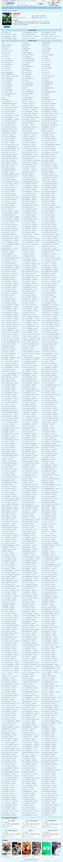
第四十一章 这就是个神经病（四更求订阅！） (11, 504)
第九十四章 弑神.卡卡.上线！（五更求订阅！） (51, 304)
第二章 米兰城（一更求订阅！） (48, 170)
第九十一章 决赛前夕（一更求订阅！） (9, 783)
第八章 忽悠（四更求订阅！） (47, 549)
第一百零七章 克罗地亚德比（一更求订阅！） (11, 314)
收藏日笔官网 (13, 0)
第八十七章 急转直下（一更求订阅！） (49, 779)
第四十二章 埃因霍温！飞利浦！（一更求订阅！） (11, 197)
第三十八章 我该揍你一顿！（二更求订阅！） (50, 121)
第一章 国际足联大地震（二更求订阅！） (30, 545)
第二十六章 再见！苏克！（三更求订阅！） (30, 472)
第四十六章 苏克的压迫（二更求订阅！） (10, 375)
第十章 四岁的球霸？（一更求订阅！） (9, 680)
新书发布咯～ (48, 837)
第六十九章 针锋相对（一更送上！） (49, 717)
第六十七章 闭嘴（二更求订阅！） (28, 588)
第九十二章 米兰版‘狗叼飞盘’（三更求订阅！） (11, 304)
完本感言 (7, 827)
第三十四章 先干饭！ (26, 64)
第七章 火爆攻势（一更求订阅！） (8, 791)
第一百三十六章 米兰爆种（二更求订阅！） (50, 332)
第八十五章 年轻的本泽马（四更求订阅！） (10, 224)
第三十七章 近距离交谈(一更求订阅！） (29, 193)
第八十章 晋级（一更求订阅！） (8, 297)
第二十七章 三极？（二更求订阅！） (9, 562)
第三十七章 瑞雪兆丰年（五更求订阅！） (10, 150)
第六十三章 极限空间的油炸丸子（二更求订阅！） (11, 586)
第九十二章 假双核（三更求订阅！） (29, 404)
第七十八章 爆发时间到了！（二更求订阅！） (11, 596)
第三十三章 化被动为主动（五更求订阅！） (30, 443)
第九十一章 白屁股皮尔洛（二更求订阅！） (50, 302)
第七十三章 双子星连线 (26, 89)
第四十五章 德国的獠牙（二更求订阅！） (30, 451)
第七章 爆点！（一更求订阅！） (28, 101)
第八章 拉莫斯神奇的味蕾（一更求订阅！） (10, 482)
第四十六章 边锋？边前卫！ (27, 72)
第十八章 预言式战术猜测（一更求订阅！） (50, 797)
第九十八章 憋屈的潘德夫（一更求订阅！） (10, 308)
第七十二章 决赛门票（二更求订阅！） (49, 719)
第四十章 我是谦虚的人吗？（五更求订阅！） (50, 269)
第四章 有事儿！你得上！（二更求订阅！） (10, 676)
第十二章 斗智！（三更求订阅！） (8, 553)
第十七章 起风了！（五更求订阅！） (29, 136)
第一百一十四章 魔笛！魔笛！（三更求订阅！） (31, 318)
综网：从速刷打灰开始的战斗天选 (11, 830)
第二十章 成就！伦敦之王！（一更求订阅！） (30, 736)
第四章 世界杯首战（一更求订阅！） (9, 525)
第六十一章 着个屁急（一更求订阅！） (9, 713)
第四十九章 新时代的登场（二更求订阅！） (10, 158)
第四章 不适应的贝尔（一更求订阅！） (29, 601)
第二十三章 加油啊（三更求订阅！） (9, 259)
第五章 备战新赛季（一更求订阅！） (9, 480)
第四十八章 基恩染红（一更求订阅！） (49, 156)
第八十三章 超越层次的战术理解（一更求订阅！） (31, 777)
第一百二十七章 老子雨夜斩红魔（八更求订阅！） (51, 326)
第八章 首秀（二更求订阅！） (47, 101)
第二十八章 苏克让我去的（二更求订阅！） (30, 115)
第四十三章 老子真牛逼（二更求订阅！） (30, 197)
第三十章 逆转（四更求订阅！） (8, 117)
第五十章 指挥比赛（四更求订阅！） (49, 201)
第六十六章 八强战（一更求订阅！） (49, 766)
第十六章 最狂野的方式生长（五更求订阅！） (30, 107)
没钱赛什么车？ (31, 830)
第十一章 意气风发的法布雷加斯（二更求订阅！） (31, 680)
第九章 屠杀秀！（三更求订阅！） (48, 527)
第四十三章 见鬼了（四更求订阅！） (29, 627)
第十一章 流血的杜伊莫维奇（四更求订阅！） (30, 132)
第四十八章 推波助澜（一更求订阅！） (49, 754)
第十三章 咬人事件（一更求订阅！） (9, 795)
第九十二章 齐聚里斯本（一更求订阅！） (30, 783)
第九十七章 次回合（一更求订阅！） (9, 232)
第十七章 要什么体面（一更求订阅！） (29, 533)
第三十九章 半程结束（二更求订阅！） (29, 502)
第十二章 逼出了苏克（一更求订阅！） (49, 730)
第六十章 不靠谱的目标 (6, 82)
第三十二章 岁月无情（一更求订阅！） (49, 619)
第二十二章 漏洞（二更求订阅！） (8, 359)
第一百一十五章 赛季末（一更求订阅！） (10, 420)
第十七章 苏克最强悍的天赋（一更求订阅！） (30, 734)
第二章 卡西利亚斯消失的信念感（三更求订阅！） (51, 545)
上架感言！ (4, 97)
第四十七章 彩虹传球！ (46, 72)
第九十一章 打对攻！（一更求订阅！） (29, 658)
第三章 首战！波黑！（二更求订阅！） (49, 523)
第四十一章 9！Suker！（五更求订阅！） (49, 123)
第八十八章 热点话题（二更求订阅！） (9, 226)
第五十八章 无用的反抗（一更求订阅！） (10, 762)
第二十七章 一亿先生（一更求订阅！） (49, 472)
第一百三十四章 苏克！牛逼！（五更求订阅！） (11, 332)
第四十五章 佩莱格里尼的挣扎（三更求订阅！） (31, 506)
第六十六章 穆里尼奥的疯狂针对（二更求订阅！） (31, 519)
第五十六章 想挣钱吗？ (46, 78)
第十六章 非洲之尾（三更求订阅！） (9, 533)
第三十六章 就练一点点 (6, 66)
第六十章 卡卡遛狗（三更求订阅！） (9, 584)
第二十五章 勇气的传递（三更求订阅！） (30, 560)
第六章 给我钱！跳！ (6, 46)
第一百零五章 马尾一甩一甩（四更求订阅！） (50, 236)
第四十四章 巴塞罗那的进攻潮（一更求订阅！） (31, 752)
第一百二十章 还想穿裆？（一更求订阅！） (30, 322)
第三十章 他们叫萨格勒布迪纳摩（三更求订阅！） (51, 144)
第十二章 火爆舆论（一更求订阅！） (9, 607)
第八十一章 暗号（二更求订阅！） (48, 396)
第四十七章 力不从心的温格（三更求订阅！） (50, 574)
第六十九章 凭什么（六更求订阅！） (49, 388)
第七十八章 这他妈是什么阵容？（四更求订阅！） (51, 394)
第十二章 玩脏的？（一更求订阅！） (49, 529)
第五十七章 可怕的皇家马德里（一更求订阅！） (51, 760)
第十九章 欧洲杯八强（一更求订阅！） (49, 433)
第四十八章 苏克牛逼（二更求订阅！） (9, 201)
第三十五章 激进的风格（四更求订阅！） (49, 119)
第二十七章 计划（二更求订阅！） (48, 361)
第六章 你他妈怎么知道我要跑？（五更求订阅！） (11, 173)
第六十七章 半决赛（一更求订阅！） (9, 717)
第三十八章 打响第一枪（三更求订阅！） (10, 269)
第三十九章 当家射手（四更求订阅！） (29, 269)
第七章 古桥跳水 (25, 46)
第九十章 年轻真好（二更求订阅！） (9, 658)
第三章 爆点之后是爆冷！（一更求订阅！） (50, 787)
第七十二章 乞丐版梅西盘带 (7, 89)
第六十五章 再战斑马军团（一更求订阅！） (30, 715)
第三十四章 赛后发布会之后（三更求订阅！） (30, 621)
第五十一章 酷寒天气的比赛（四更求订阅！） (11, 633)
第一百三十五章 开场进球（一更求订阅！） (30, 332)
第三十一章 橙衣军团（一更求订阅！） (9, 807)
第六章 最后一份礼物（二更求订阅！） (49, 676)
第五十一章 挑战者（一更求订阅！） (9, 578)
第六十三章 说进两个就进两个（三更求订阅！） (31, 285)
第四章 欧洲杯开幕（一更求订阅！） (49, 424)
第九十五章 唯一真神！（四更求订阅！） (30, 230)
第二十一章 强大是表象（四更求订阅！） (30, 490)
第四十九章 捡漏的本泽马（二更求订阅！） (30, 631)
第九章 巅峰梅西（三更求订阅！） (8, 605)
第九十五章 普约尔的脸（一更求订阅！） (30, 406)
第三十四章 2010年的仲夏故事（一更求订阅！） (11, 545)
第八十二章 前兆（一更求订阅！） (8, 222)
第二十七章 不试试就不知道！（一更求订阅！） (11, 115)
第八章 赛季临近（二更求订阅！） (48, 603)
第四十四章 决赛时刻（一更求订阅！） (9, 451)
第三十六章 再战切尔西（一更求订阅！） (49, 746)
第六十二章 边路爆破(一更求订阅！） (49, 209)
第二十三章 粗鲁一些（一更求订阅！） (29, 738)
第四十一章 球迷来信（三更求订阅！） (9, 449)
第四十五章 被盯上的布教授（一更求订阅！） (50, 752)
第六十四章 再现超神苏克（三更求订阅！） (30, 586)
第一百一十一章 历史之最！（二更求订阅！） (11, 672)
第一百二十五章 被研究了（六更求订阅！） (10, 326)
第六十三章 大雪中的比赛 (7, 84)
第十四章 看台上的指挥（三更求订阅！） (49, 607)
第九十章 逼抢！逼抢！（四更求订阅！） (49, 226)
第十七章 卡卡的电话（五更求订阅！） (9, 488)
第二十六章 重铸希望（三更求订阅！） (29, 539)
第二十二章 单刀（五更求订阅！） (8, 140)
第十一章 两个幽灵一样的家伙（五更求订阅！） (51, 175)
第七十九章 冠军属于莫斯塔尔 (27, 93)
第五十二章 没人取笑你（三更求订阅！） (49, 455)
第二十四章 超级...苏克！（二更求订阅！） (10, 615)
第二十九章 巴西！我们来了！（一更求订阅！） (31, 742)
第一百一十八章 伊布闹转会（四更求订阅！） (11, 422)
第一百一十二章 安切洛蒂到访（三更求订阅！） (11, 418)
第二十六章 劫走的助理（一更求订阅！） (30, 361)
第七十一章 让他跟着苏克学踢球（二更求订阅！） (31, 390)
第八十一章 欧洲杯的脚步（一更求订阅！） (10, 652)
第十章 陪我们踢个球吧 (26, 48)
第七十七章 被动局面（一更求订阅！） (49, 594)
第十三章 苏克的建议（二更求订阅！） (29, 607)
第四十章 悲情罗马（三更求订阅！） (9, 152)
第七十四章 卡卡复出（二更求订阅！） (29, 721)
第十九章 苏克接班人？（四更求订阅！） (30, 611)
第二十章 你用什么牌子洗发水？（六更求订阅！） (31, 357)
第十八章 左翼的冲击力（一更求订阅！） (30, 488)
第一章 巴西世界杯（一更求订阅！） (9, 787)
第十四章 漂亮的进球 (46, 50)
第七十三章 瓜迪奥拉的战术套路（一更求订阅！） (11, 721)
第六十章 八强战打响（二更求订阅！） (49, 711)
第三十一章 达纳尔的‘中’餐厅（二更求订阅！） (11, 476)
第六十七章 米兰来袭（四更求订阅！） (49, 287)
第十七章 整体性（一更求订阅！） (28, 797)
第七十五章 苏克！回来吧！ (7, 91)
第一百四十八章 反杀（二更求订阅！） (49, 340)
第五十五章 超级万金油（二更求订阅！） (10, 162)
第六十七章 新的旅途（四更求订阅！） (9, 170)
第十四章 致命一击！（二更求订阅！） (29, 134)
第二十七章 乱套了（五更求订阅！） (49, 142)
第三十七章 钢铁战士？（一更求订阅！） (30, 568)
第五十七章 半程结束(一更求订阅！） (9, 207)
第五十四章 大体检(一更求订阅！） (48, 160)
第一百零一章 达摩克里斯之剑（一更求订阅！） (51, 664)
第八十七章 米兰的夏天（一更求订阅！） (49, 224)
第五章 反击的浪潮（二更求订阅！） (29, 525)
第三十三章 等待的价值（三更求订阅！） (30, 265)
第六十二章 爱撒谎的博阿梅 (47, 82)
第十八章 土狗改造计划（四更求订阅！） (49, 355)
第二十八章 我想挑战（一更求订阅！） (9, 691)
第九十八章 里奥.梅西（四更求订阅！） (29, 408)
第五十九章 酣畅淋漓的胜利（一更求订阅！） (30, 762)
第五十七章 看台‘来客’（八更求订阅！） (49, 381)
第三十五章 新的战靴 (46, 64)
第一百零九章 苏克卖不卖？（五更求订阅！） (11, 416)
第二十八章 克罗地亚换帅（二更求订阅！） (30, 187)
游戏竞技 (48, 7)
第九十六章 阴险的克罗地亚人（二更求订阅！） (11, 662)
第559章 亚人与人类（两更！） (11, 837)
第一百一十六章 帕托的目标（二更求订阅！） (30, 420)
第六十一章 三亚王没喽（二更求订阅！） (30, 639)
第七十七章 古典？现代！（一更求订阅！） (30, 773)
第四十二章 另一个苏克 (6, 70)
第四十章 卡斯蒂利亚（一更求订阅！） (29, 570)
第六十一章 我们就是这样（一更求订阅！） (50, 283)
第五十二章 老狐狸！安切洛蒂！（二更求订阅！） (11, 707)
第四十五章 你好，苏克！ (42, 17)
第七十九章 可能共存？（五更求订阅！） (10, 396)
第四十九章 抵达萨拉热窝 (27, 74)
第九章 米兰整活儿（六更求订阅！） (49, 349)
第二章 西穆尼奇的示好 (6, 246)
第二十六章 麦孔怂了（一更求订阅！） (29, 689)
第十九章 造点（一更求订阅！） (8, 736)
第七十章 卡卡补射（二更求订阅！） (49, 289)
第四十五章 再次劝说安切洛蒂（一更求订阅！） (51, 701)
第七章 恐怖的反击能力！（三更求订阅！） (30, 549)
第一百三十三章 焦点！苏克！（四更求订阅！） (51, 330)
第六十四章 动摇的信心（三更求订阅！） (49, 517)
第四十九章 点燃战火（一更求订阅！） (9, 705)
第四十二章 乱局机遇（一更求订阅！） (9, 34)
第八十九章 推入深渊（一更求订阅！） (29, 781)
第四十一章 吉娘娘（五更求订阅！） (49, 195)
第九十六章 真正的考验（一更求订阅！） (49, 785)
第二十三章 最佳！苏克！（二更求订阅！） (50, 111)
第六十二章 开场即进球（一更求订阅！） (30, 764)
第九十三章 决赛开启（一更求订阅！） (49, 783)
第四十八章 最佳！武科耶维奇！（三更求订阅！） (31, 275)
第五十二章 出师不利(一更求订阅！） (29, 203)
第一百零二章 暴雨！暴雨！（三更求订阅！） (50, 410)
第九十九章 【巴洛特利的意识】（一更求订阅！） (11, 664)
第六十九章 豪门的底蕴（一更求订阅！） (49, 768)
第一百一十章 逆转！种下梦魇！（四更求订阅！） (31, 240)
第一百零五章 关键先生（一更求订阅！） (49, 412)
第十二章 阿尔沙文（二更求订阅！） (29, 252)
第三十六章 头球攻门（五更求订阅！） (9, 193)
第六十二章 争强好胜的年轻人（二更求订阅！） (31, 713)
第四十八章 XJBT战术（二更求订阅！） (49, 703)
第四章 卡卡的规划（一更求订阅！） (9, 347)
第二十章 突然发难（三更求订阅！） (29, 469)
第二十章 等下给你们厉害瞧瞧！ (48, 54)
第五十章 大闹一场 (45, 74)
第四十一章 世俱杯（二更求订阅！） (49, 625)
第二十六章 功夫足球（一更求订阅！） (49, 560)
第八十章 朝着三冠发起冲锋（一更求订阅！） (50, 596)
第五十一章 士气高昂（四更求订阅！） (49, 158)
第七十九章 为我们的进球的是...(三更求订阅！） (11, 220)
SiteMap (37, 859)
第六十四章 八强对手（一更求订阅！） (9, 766)
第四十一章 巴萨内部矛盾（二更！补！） (30, 750)
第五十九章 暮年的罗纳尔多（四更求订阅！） (11, 283)
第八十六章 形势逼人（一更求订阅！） (29, 779)
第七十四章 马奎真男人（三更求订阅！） (30, 216)
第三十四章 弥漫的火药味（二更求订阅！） (30, 566)
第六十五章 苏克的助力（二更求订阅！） (10, 287)
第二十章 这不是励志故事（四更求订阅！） (50, 181)
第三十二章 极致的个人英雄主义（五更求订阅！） (11, 498)
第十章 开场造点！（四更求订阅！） (29, 103)
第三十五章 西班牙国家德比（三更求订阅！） (11, 500)
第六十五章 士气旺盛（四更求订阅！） (49, 586)
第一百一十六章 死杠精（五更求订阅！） (10, 320)
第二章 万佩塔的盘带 (46, 97)
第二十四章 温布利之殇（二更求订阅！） (30, 492)
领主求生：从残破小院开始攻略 (31, 820)
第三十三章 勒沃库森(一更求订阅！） (49, 146)
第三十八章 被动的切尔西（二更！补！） (30, 748)
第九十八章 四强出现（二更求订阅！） (49, 662)
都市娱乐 (22, 7)
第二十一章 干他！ (5, 56)
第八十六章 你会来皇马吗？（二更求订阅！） (30, 400)
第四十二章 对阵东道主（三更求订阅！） (10, 627)
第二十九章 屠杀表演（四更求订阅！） (9, 263)
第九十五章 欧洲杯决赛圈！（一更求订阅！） (50, 660)
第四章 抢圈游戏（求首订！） (27, 99)
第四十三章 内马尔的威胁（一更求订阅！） (10, 752)
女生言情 (58, 7)
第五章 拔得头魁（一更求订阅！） (28, 789)
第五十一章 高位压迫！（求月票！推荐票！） (11, 76)
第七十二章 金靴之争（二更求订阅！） (9, 646)
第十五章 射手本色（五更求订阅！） (29, 254)
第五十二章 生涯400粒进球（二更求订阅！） (30, 578)
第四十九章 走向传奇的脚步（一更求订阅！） (11, 756)
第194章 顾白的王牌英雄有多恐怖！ (52, 827)
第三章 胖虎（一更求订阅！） (47, 674)
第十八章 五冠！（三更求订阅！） (8, 611)
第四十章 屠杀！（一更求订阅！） (8, 699)
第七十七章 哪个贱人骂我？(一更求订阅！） (30, 218)
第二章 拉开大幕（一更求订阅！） (28, 787)
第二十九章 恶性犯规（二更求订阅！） (49, 617)
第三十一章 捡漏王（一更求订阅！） (9, 543)
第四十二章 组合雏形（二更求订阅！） (49, 699)
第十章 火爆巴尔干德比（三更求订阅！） (10, 132)
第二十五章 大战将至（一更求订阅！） (9, 803)
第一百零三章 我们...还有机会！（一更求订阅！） (31, 666)
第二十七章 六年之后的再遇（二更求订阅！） (11, 617)
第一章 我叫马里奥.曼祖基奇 (27, 97)
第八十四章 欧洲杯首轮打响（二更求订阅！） (11, 654)
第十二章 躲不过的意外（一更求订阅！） (49, 793)
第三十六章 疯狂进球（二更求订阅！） (9, 623)
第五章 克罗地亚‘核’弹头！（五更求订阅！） (10, 248)
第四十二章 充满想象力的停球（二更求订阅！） (31, 271)
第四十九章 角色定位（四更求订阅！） (49, 275)
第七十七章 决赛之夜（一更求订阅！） (49, 648)
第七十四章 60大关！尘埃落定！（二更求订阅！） (51, 646)
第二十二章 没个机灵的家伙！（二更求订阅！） (31, 613)
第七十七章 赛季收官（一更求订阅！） (29, 723)
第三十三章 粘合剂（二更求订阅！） (9, 191)
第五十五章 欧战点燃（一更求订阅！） (9, 760)
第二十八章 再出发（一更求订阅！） (9, 742)
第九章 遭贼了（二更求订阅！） (28, 482)
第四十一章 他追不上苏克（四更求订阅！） (30, 152)
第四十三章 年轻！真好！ (27, 70)
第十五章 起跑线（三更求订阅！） (48, 134)
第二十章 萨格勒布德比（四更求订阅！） (49, 109)
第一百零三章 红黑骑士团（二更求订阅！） (50, 310)
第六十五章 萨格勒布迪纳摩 (47, 84)
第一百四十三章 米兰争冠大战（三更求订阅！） (11, 338)
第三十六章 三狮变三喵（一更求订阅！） (30, 267)
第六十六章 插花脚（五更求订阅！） (49, 211)
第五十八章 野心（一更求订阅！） (28, 582)
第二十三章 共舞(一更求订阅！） (28, 140)
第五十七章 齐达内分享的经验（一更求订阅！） (51, 709)
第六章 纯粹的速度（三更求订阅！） (9, 603)
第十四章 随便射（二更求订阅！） (8, 431)
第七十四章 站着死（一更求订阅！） (29, 771)
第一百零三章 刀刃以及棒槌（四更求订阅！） (11, 412)
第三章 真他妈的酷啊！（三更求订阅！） (30, 424)
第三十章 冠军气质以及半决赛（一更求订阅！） (51, 805)
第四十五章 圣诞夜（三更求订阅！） (49, 154)
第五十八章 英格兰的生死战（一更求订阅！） (11, 383)
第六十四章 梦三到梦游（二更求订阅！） (10, 715)
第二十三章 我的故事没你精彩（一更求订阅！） (51, 613)
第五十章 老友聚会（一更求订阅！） (29, 756)
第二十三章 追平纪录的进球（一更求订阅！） (30, 801)
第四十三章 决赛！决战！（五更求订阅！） (50, 449)
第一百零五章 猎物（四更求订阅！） (29, 312)
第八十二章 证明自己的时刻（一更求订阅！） (11, 777)
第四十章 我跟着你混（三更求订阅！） (49, 502)
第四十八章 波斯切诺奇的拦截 (8, 74)
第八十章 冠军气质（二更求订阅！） (49, 650)
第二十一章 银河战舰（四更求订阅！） (49, 138)
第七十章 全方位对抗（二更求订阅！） (9, 719)
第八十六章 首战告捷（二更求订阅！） (49, 654)
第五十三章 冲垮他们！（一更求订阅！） (30, 707)
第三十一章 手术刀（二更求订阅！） (29, 564)
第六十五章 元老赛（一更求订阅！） (29, 766)
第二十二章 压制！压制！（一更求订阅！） (10, 801)
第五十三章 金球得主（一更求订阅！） (29, 758)
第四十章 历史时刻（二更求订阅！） (49, 447)
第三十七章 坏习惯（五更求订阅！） (49, 500)
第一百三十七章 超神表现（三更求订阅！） (10, 334)
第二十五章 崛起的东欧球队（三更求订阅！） (50, 492)
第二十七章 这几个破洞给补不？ (8, 60)
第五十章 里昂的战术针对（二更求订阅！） (10, 510)
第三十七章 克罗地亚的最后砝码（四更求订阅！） (51, 445)
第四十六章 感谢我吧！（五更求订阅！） (30, 199)
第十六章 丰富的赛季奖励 (27, 52)
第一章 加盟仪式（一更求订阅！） (48, 476)
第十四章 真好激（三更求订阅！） (48, 105)
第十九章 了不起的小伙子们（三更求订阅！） (11, 535)
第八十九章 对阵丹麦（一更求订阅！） (49, 656)
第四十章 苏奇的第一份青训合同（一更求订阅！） (11, 750)
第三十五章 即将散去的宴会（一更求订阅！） (30, 746)
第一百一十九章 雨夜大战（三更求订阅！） (10, 322)
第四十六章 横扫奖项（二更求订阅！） (29, 574)
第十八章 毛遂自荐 (5, 54)
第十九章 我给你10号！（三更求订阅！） (30, 109)
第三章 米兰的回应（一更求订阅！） (49, 457)
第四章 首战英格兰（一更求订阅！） (9, 789)
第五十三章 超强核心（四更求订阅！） (29, 379)
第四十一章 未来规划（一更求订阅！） (29, 699)
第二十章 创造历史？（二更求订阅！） (9, 435)
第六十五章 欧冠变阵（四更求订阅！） (29, 211)
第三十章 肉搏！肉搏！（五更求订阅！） (49, 363)
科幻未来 (53, 7)
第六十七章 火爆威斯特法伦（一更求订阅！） (11, 768)
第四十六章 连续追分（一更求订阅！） (9, 754)
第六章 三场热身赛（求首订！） (8, 101)
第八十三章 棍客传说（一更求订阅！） (49, 652)
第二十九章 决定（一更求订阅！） (8, 441)
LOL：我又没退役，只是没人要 (51, 830)
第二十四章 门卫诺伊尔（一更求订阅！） (49, 537)
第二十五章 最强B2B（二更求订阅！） (9, 689)
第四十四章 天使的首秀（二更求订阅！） (10, 506)
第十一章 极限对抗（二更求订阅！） (49, 551)
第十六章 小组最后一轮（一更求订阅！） (10, 797)
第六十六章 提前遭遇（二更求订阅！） (49, 715)
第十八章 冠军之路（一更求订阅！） (49, 136)
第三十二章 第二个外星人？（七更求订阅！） (30, 365)
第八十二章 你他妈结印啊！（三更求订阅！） (11, 398)
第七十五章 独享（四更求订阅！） (28, 293)
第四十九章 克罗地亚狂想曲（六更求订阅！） (50, 453)
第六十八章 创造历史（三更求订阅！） (49, 588)
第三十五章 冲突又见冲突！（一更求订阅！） (50, 566)
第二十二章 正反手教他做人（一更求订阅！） (30, 111)
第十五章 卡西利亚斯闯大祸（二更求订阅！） (50, 682)
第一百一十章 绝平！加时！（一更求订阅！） (50, 670)
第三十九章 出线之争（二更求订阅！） (49, 150)
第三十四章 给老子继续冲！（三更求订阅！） (30, 191)
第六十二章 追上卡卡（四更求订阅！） (29, 166)
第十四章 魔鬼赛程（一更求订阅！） (29, 732)
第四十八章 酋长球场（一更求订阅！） (9, 576)
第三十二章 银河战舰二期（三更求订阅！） (30, 476)
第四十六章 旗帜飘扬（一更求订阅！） (49, 506)
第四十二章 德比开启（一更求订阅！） (49, 750)
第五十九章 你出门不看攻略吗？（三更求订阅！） (51, 207)
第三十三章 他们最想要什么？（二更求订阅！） (11, 119)
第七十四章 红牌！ (45, 89)
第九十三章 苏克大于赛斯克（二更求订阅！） (50, 228)
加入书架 (7, 26)
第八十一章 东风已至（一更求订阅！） (49, 775)
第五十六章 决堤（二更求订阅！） (28, 709)
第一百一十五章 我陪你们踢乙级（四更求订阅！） (11, 244)
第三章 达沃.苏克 (5, 99)
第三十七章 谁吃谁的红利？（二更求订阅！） (50, 267)
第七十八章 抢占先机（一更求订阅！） (49, 773)
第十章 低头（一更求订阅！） (8, 730)
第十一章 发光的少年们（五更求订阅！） (49, 103)
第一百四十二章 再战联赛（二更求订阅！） (50, 336)
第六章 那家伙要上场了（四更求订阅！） (49, 459)
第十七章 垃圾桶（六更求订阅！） (28, 467)
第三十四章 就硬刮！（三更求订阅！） (29, 119)
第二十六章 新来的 (45, 58)
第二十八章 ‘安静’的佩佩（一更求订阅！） (30, 617)
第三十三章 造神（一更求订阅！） (8, 566)
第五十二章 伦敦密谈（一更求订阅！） (49, 510)
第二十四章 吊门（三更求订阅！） (8, 185)
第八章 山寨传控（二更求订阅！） (28, 527)
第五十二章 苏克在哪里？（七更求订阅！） (50, 277)
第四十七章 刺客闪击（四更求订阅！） (9, 453)
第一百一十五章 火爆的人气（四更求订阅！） (50, 318)
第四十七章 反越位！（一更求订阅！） (49, 199)
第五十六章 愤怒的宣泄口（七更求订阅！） (30, 381)
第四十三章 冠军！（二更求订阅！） (29, 125)
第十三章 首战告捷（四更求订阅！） (29, 553)
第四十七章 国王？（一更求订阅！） (29, 754)
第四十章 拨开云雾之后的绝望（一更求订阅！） (31, 625)
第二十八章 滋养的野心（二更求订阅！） (10, 541)
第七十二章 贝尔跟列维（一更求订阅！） (10, 592)
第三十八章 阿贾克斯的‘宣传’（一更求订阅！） (31, 697)
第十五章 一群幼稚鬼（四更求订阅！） (9, 179)
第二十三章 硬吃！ (45, 56)
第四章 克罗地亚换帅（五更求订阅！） (29, 547)
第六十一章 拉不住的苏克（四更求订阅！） (30, 584)
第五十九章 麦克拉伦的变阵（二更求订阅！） (30, 383)
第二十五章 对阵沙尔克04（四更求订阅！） (30, 185)
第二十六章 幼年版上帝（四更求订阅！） (30, 142)
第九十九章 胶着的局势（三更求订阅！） (49, 232)
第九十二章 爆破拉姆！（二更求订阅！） (49, 658)
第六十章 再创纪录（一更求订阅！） (9, 639)
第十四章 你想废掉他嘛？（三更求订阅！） (50, 177)
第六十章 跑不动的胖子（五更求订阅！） (30, 283)
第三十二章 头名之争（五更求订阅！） (29, 146)
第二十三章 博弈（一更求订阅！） (8, 492)
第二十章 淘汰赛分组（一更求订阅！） (29, 799)
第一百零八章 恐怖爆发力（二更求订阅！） (50, 238)
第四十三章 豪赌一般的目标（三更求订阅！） (50, 271)
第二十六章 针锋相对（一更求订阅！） (29, 803)
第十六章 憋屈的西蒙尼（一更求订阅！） (10, 734)
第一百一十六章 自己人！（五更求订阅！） (30, 244)
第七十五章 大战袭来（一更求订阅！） (9, 594)
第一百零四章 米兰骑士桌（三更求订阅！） (10, 312)
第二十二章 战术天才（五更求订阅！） (49, 490)
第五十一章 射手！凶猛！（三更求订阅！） (30, 510)
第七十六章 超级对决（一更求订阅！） (9, 773)
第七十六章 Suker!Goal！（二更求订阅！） (30, 594)
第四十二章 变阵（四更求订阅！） (28, 449)
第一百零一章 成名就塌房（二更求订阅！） (30, 410)
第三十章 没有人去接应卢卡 (7, 62)
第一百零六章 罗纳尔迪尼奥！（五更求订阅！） (11, 238)
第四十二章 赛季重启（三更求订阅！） (9, 572)
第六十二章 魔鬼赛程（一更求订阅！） (49, 584)
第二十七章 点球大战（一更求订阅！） (49, 539)
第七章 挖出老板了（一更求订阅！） (9, 678)
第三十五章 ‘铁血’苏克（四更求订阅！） (49, 191)
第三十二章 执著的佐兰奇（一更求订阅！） (50, 117)
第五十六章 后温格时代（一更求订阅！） (30, 760)
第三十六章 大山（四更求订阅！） (28, 500)
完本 (14, 7)
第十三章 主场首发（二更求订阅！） (29, 177)
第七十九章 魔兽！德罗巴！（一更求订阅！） (30, 650)
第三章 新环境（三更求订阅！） (28, 478)
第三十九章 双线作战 (6, 68)
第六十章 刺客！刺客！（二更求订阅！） (49, 164)
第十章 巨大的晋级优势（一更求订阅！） (10, 529)
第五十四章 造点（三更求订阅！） (8, 205)
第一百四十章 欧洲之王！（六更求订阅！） (10, 336)
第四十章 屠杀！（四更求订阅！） (28, 123)
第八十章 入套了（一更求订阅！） (28, 775)
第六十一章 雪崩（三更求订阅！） (8, 166)
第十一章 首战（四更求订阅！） (8, 484)
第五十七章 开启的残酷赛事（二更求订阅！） (11, 637)
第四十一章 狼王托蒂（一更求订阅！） (9, 271)
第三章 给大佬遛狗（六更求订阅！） (49, 345)
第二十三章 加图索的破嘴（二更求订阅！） (50, 183)
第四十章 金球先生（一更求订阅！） (9, 371)
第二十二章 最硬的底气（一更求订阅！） (10, 537)
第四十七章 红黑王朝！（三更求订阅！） (30, 375)
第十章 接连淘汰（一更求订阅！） (8, 793)
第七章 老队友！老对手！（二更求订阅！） (50, 248)
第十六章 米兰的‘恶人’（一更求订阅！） (49, 254)
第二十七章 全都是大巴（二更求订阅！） (30, 261)
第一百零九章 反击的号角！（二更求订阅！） (30, 670)
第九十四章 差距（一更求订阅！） (8, 785)
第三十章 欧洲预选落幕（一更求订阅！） (49, 742)
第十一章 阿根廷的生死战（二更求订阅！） (30, 529)
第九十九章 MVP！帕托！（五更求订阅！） (50, 408)
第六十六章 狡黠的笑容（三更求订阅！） (30, 287)
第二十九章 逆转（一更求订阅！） (28, 805)
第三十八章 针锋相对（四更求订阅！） (49, 623)
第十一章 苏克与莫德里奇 (46, 48)
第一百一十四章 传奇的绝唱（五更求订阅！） (50, 418)
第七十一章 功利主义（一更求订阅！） (49, 644)
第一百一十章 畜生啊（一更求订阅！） (29, 416)
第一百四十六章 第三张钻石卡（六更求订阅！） (11, 340)
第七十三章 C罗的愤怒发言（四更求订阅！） (10, 392)
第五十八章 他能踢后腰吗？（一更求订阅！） (30, 637)
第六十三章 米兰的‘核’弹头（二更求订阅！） (10, 211)
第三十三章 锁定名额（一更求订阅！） (29, 498)
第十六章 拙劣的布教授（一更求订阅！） (30, 609)
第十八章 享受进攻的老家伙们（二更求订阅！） (11, 181)
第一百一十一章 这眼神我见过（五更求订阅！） (31, 316)
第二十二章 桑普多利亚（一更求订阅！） (30, 183)
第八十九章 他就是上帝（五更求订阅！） (10, 302)
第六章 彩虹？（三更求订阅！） (48, 525)
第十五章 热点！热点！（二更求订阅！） (49, 531)
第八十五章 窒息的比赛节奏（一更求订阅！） (30, 654)
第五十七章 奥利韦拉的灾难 (7, 80)
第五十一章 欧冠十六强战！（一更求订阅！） (50, 705)
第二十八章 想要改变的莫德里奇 (28, 60)
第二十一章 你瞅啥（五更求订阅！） (9, 111)
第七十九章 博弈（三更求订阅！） (48, 295)
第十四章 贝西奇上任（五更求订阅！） (49, 553)
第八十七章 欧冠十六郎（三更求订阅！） (49, 400)
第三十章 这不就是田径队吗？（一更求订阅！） (51, 474)
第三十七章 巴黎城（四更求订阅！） (9, 369)
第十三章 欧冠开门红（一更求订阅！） (9, 732)
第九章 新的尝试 (5, 48)
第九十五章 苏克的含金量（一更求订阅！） (30, 785)
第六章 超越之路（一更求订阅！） (48, 789)
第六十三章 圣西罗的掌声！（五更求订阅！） (50, 166)
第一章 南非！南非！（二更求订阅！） (9, 523)
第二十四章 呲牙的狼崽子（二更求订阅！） (50, 140)
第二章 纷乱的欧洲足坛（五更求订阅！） (30, 457)
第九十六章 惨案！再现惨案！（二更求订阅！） (31, 306)
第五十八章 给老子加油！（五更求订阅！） (10, 164)
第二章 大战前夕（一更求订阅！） (28, 523)
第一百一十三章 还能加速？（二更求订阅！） (11, 318)
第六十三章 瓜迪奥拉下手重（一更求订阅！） (50, 713)
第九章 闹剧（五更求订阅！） (8, 551)
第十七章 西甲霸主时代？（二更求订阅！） (50, 609)
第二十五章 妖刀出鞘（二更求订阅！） (9, 539)
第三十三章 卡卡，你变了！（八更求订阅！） (50, 365)
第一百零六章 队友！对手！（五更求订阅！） (50, 312)
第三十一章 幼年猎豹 (26, 62)
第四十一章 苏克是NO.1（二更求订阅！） (30, 371)
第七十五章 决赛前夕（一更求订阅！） (9, 648)
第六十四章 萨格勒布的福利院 (27, 84)
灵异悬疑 (27, 7)
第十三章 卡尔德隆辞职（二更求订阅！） (10, 465)
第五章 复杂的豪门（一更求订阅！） (29, 676)
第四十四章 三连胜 (45, 70)
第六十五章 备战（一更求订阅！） (8, 519)
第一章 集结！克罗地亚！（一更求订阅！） (50, 422)
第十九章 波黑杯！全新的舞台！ (28, 54)
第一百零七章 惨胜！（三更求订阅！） (29, 414)
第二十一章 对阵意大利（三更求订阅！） (30, 435)
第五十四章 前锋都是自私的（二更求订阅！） (11, 580)
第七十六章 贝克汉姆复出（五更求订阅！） (50, 293)
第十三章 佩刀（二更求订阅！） (8, 531)
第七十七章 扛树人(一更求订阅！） (9, 295)
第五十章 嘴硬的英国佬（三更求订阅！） (49, 576)
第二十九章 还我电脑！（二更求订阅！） (10, 496)
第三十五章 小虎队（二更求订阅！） (29, 367)
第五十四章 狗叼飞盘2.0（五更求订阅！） (50, 379)
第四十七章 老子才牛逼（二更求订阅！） (10, 275)
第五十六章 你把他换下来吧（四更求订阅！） (50, 580)
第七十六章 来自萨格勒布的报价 (28, 91)
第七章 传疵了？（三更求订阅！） (48, 480)
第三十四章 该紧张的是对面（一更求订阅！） (11, 695)
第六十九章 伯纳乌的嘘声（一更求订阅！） (30, 289)
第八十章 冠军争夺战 (46, 93)
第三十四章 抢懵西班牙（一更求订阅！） (49, 443)
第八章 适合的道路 (45, 46)
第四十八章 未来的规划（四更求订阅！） (49, 375)
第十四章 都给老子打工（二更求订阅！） (10, 486)
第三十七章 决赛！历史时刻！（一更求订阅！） (51, 36)
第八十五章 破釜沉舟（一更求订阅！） (9, 779)
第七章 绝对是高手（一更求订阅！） (29, 603)
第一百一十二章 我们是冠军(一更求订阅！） (10, 242)
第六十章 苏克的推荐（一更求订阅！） (49, 762)
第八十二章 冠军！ (25, 95)
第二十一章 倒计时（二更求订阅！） (9, 424)
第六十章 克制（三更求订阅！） (48, 383)
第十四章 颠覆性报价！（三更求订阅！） (30, 465)
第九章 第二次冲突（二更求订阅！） (49, 678)
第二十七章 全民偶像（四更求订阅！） (29, 439)
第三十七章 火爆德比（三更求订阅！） (29, 623)
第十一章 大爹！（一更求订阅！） (8, 252)
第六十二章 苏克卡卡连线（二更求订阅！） (10, 285)
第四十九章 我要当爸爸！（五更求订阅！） (10, 377)
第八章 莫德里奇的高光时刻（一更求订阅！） (30, 461)
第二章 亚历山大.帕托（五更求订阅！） (29, 345)
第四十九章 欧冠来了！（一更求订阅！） (49, 508)
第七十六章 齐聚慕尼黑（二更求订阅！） (30, 648)
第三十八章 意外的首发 (46, 66)
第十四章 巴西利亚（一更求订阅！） (29, 795)
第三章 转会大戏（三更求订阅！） (8, 601)
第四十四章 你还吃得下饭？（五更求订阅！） (30, 373)
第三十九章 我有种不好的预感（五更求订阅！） (11, 625)
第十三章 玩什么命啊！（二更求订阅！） (10, 682)
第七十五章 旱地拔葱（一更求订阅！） (49, 392)
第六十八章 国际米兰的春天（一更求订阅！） (30, 521)
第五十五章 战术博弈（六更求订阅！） (9, 381)
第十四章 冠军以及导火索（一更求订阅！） (30, 682)
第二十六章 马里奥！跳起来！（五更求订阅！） (51, 113)
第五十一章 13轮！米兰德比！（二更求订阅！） (51, 377)
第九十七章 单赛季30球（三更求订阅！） (49, 306)
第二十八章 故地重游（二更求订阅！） (9, 474)
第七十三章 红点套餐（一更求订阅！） (29, 646)
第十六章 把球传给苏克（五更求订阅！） (30, 179)
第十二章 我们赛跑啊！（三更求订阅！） (49, 351)
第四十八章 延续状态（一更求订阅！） (9, 631)
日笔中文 (8, 4)
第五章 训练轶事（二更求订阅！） (28, 347)
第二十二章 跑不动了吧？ (27, 56)
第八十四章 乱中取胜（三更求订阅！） (49, 222)
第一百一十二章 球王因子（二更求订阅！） (50, 416)
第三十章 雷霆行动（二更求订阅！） (29, 441)
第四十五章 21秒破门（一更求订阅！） (49, 373)
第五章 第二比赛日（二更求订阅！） (9, 426)
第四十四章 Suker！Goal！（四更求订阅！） (10, 273)
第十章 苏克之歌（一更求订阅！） (8, 351)
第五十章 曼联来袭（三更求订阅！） (29, 158)
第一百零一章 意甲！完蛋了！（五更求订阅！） (31, 234)
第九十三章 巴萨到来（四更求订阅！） (49, 404)
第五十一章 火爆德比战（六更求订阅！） (30, 277)
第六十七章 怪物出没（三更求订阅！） (49, 519)
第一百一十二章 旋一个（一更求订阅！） (49, 316)
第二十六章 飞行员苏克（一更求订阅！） (10, 261)
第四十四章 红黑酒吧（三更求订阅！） (49, 197)
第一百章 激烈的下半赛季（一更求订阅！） (10, 410)
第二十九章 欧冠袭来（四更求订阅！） (29, 363)
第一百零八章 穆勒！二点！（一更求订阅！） (11, 670)
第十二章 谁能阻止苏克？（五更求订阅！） (30, 484)
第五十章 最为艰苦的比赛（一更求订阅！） (30, 377)
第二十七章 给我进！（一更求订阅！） (49, 803)
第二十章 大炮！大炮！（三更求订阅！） (10, 490)
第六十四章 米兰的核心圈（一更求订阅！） (50, 285)
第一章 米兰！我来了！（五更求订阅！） (30, 170)
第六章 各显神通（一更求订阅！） (28, 248)
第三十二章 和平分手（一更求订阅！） (29, 693)
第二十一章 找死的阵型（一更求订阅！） (49, 799)
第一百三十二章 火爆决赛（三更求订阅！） (30, 330)
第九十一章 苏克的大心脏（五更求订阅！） (10, 228)
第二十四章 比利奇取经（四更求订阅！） (30, 259)
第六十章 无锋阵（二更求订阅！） (28, 515)
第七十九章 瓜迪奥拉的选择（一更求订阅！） (11, 775)
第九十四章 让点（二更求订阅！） (28, 660)
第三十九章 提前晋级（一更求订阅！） (49, 748)
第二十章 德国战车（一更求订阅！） (29, 535)
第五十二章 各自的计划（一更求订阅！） (30, 633)
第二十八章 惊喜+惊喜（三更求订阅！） (49, 261)
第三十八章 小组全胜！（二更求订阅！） (49, 568)
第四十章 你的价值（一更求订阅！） (49, 34)
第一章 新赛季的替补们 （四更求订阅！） (10, 127)
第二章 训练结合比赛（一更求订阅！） (29, 725)
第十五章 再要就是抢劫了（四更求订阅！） (50, 465)
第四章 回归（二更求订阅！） (8, 459)
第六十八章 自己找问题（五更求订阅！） (30, 388)
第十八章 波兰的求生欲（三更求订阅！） (30, 433)
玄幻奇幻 (43, 7)
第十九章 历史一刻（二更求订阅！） (9, 138)
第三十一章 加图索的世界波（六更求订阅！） (11, 365)
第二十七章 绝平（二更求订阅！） (48, 689)
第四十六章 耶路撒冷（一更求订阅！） (49, 273)
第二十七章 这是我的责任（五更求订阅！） (30, 494)
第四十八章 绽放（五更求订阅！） (28, 453)
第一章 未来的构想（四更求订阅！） (9, 345)
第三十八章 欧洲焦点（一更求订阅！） (9, 502)
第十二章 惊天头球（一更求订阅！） (49, 680)
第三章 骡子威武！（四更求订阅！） (9, 547)
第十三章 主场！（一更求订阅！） (8, 134)
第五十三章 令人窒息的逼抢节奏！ (48, 76)
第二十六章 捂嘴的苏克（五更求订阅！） (49, 185)
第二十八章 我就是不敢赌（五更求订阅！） (50, 439)
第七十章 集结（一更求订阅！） (48, 521)
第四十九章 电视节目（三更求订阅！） (29, 201)
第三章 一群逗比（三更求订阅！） (28, 246)
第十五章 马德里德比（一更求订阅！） (49, 732)
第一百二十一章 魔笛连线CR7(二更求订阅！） (50, 322)
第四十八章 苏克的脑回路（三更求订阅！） (30, 508)
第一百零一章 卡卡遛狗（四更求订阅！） (10, 310)
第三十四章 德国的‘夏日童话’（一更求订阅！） (11, 367)
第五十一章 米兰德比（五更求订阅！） (9, 203)
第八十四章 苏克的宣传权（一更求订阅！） (50, 777)
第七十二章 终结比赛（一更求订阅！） (29, 291)
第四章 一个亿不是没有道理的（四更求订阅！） (51, 478)
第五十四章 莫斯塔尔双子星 (7, 78)
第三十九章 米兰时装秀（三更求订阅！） (10, 195)
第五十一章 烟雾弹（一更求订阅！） (49, 756)
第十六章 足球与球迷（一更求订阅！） (49, 431)
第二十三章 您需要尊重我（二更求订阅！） (30, 687)
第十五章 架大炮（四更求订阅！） (8, 609)
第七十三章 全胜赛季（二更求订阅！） (29, 592)
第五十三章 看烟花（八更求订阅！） (9, 279)
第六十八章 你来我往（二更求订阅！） (29, 717)
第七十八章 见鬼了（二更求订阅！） (49, 218)
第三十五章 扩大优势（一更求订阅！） (29, 38)
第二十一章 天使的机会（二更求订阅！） (10, 558)
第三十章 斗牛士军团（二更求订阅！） (49, 541)
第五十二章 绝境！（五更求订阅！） (9, 160)
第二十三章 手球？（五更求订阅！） (9, 437)
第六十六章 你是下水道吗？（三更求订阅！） (50, 168)
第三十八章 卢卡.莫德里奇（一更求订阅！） (30, 150)
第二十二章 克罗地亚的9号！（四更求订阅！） (51, 435)
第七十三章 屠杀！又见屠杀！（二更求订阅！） (11, 216)
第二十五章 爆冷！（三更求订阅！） (9, 142)
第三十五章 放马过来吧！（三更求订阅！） (30, 148)
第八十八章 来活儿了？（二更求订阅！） (30, 656)
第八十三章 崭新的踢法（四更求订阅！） (30, 398)
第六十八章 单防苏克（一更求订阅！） (29, 768)
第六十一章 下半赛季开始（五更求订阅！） (30, 209)
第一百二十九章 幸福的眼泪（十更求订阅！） (30, 328)
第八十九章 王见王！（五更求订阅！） (29, 402)
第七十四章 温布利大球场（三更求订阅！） (50, 592)
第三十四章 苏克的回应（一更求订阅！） (10, 746)
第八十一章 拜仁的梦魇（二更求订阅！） (30, 297)
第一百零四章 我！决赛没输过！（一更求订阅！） (51, 666)
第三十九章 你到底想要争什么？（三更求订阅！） (11, 570)
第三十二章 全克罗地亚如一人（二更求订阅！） (11, 265)
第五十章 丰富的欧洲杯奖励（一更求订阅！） (11, 455)
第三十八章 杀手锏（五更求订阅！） (9, 447)
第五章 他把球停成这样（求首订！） (49, 99)
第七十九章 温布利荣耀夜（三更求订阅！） (30, 596)
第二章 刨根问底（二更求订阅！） (28, 674)
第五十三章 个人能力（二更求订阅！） (49, 203)
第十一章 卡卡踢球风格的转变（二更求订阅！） (31, 351)
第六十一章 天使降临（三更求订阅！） (49, 515)
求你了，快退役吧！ (11, 820)
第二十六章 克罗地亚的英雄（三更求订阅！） (11, 439)
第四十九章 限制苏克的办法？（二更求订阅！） (31, 576)
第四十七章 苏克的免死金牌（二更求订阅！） (11, 508)
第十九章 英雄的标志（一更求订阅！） (9, 799)
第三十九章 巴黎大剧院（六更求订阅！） (49, 369)
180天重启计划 (5, 855)
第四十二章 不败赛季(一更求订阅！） (9, 125)
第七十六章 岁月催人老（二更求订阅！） (10, 723)
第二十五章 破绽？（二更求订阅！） (49, 437)
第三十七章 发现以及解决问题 (27, 66)
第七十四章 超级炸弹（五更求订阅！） (29, 392)
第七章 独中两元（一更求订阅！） (48, 426)
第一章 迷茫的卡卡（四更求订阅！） (9, 457)
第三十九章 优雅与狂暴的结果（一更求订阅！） (31, 447)
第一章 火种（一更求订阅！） (8, 674)
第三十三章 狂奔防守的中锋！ (8, 64)
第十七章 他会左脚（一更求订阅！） (49, 107)
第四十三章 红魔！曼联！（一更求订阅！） (10, 154)
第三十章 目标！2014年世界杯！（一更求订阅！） (51, 691)
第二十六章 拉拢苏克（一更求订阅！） (49, 615)
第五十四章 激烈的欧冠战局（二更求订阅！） (50, 707)
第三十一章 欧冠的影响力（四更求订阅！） (10, 146)
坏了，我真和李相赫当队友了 (51, 820)
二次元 (17, 7)
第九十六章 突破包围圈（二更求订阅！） (49, 406)
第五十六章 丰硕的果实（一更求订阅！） (10, 281)
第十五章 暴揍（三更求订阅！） (28, 431)
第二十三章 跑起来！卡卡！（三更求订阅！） (30, 359)
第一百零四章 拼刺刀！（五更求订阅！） (30, 412)
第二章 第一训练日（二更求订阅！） (9, 478)
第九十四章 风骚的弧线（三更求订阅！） (10, 230)
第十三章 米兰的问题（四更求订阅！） (9, 353)
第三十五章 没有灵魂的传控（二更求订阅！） (30, 695)
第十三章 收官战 (25, 50)
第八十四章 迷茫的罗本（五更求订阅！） (49, 398)
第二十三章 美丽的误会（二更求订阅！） (30, 537)
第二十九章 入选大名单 (46, 60)
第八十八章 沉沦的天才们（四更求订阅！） (10, 402)
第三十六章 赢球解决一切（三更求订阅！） (50, 367)
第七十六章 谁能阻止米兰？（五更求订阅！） (11, 218)
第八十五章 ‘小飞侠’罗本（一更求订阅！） (10, 400)
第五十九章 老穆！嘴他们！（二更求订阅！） (50, 637)
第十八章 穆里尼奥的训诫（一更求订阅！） (50, 467)
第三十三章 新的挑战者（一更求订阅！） (49, 744)
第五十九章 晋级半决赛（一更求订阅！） (10, 515)
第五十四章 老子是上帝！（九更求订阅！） (30, 279)
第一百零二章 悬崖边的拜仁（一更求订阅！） (30, 310)
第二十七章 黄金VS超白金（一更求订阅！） (50, 740)
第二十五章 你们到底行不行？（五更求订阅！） (51, 259)
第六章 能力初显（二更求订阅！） (28, 480)
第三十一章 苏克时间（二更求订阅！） (29, 619)
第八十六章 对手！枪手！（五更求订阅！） (30, 224)
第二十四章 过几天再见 (6, 58)
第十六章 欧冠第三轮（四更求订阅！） (9, 136)
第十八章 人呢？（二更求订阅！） (48, 533)
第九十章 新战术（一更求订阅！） (28, 302)
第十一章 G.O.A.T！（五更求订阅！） (49, 605)
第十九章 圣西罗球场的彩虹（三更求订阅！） (30, 181)
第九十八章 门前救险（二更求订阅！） (29, 232)
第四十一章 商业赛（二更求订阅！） (49, 570)
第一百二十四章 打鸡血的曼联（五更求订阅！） (51, 324)
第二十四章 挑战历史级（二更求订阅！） (10, 560)
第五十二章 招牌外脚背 (26, 76)
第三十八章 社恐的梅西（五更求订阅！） (30, 369)
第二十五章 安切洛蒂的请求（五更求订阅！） (11, 361)
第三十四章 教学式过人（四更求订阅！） (49, 265)
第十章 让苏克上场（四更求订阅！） (29, 175)
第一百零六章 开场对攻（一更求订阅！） (30, 668)
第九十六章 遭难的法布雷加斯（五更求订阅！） (51, 230)
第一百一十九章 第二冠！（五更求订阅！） (30, 422)
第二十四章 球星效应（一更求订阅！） (29, 437)
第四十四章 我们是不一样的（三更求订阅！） (50, 125)
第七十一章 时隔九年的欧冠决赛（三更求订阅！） (51, 590)
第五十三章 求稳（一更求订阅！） (48, 578)
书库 (6, 7)
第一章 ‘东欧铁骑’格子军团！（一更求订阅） (50, 244)
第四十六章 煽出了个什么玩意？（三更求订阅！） (31, 629)
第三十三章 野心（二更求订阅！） (48, 693)
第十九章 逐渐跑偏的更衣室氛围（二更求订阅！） (51, 488)
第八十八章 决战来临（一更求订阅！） (9, 781)
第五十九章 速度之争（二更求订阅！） (49, 582)
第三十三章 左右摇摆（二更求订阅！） (9, 621)
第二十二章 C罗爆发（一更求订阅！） (9, 687)
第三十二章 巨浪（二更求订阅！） (28, 543)
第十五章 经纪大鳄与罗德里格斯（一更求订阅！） (51, 795)
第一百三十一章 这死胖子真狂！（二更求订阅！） (11, 330)
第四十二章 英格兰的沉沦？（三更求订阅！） (50, 371)
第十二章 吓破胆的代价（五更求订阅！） (49, 132)
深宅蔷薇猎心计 (15, 855)
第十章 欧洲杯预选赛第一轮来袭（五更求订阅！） (51, 250)
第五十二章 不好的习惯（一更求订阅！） (10, 758)
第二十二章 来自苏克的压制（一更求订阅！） (11, 738)
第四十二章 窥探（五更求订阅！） (28, 504)
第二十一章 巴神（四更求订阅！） (48, 469)
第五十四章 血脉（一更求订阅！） (8, 635)
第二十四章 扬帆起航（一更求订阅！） (49, 738)
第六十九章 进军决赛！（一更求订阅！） (10, 644)
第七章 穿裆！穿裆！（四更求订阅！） (9, 349)
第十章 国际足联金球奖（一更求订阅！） (30, 551)
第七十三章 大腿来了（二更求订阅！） (49, 291)
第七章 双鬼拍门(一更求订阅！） (28, 173)
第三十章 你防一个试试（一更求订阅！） (10, 619)
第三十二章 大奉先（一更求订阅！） (49, 189)
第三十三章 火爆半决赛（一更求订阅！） (49, 807)
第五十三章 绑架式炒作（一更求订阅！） (49, 633)
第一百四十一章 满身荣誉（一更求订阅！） (30, 336)
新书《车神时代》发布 (30, 837)
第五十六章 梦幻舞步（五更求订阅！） (49, 205)
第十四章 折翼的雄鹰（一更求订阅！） (29, 531)
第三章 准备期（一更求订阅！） (48, 725)
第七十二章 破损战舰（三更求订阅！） (49, 390)
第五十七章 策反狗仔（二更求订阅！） (29, 281)
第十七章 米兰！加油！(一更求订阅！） (49, 179)
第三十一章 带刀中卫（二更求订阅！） (9, 693)
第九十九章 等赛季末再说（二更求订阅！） (30, 308)
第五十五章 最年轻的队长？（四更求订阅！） (30, 205)
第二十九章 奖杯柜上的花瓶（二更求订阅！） (30, 691)
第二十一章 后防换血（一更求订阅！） (9, 613)
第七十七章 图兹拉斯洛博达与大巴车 (49, 91)
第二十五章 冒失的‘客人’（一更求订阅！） (10, 740)
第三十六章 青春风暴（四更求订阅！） (49, 148)
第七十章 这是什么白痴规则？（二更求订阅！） (31, 644)
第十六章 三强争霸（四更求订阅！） (49, 486)
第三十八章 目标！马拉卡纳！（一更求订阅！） (31, 36)
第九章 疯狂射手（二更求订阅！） (48, 461)
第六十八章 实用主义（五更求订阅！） (9, 289)
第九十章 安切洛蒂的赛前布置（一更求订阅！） (51, 402)
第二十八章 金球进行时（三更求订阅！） (10, 363)
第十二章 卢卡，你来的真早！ (8, 50)
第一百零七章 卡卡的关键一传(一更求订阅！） (31, 238)
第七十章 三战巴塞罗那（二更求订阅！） (30, 590)
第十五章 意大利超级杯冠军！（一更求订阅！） (51, 353)
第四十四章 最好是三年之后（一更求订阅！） (50, 627)
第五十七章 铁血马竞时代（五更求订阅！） (10, 582)
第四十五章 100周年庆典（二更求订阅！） (10, 629)
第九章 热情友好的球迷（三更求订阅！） (10, 103)
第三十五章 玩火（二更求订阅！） (8, 445)
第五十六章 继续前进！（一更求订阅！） (49, 635)
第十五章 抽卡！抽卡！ (6, 52)
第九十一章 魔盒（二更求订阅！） (8, 404)
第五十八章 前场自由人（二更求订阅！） (10, 711)
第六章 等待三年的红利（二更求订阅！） (10, 549)
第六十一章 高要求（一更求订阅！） (9, 764)
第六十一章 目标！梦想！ (27, 82)
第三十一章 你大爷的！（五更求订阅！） (30, 189)
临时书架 (30, 5)
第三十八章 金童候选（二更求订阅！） (49, 193)
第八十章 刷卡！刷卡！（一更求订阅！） (30, 396)
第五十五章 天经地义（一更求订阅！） (29, 635)
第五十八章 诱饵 (25, 80)
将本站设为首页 (5, 0)
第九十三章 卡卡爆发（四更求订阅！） (29, 304)
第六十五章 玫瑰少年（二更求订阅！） (29, 168)
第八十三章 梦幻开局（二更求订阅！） (29, 222)
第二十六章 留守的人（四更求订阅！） (9, 494)
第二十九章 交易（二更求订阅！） (48, 562)
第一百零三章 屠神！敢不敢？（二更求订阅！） (11, 236)
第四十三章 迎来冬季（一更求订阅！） (9, 701)
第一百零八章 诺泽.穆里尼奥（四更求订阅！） (50, 414)
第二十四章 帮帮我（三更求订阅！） (9, 113)
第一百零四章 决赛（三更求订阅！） (29, 236)
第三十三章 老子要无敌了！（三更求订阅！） (50, 543)
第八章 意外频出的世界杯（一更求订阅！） (30, 791)
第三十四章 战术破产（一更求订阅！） (49, 38)
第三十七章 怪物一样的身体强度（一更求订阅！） (11, 748)
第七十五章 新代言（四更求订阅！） (49, 216)
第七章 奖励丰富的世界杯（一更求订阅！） (10, 527)
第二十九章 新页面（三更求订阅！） (49, 115)
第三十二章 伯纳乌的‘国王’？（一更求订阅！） (31, 744)
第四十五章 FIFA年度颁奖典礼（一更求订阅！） (11, 574)
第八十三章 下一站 (45, 95)
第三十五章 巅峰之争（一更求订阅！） (49, 621)
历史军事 (37, 7)
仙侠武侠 (32, 7)
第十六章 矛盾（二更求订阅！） (8, 355)
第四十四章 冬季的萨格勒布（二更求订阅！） (30, 154)
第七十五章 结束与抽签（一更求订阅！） (49, 771)
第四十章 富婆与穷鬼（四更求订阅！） (29, 195)
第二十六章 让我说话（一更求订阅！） (29, 740)
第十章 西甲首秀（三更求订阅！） (48, 482)
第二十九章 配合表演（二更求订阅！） (29, 144)
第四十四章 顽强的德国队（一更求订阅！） (30, 32)
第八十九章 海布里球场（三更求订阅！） (30, 226)
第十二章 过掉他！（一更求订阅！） (9, 105)
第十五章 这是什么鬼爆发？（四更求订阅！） (11, 107)
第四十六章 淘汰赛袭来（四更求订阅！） (10, 156)
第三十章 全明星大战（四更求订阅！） (9, 189)
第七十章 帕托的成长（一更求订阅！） (9, 390)
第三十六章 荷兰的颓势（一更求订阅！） (10, 38)
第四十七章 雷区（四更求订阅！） (48, 629)
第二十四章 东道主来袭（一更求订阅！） (49, 801)
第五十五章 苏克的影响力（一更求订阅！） (10, 709)
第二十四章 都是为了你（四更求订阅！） (49, 359)
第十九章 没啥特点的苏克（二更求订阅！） (10, 469)
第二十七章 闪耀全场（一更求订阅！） (9, 187)
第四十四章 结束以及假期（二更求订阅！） (30, 701)
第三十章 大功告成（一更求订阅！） (9, 564)
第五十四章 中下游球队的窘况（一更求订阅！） (51, 758)
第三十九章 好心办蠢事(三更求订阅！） (9, 123)
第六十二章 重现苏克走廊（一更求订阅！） (50, 639)
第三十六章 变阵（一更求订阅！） (48, 695)
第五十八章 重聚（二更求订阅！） (28, 207)
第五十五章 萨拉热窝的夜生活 (27, 78)
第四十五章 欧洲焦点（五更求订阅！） (29, 273)
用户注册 (59, 0)
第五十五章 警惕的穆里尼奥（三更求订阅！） (30, 580)
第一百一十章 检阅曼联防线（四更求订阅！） (11, 316)
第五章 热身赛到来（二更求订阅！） (49, 601)
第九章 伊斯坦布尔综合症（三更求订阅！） (10, 175)
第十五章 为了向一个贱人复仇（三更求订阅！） (31, 486)
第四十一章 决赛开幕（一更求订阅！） (29, 34)
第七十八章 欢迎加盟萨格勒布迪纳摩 (9, 93)
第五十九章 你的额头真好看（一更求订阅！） (30, 711)
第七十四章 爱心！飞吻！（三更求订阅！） (10, 293)
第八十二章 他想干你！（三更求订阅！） (49, 297)
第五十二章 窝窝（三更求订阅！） (8, 379)
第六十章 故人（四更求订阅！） (8, 209)
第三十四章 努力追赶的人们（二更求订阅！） (50, 498)
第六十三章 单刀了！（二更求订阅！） (29, 517)
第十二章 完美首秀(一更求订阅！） (9, 177)
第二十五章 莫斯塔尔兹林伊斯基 (28, 58)
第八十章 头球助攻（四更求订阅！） (29, 220)
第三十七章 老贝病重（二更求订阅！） (9, 697)
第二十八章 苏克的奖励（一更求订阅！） (30, 562)
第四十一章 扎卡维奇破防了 (47, 68)
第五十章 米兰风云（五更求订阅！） (9, 277)
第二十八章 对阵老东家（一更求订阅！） (49, 494)
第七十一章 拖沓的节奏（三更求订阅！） (10, 291)
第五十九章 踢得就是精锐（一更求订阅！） (30, 164)
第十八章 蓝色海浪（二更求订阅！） (9, 109)
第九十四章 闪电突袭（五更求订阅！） (9, 406)
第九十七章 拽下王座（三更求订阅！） (9, 408)
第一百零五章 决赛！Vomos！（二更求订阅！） (11, 668)
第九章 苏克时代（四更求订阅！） (28, 250)
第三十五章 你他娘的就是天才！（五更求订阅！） (11, 267)
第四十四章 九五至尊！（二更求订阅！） (49, 572)
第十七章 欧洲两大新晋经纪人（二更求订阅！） (11, 433)
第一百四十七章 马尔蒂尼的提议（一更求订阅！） (31, 340)
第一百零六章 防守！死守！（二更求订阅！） (11, 414)
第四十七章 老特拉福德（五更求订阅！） (30, 156)
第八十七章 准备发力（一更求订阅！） (9, 656)
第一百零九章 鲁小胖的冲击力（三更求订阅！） (51, 314)
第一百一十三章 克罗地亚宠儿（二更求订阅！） (31, 242)
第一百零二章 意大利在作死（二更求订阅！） (11, 666)
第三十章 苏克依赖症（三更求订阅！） (29, 496)
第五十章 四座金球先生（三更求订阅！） (49, 631)
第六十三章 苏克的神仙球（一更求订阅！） (50, 764)
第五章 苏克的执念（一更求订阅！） (49, 547)
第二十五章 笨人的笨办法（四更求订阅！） (30, 113)
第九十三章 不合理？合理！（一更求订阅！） (11, 660)
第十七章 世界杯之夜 (46, 52)
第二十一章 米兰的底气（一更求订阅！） (49, 357)
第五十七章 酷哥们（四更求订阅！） (49, 162)
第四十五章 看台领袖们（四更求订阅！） (10, 199)
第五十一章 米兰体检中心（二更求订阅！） (30, 455)
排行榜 (9, 7)
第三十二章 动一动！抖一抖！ (47, 62)
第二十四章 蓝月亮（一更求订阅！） (49, 687)
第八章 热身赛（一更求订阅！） (28, 678)
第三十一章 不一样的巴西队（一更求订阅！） (11, 744)
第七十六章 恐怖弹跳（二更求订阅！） (9, 394)
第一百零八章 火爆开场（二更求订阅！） (30, 314)
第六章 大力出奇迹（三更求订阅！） (29, 426)
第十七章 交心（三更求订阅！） (28, 355)
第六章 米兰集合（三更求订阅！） (48, 347)
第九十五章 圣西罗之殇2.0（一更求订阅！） (10, 306)
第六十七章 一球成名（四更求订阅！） (9, 388)
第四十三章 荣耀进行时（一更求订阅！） (49, 32)
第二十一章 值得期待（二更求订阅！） (49, 535)
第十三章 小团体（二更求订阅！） (28, 105)
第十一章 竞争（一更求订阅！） (28, 730)
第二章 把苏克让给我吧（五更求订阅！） (30, 127)
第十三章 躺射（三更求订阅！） (48, 252)
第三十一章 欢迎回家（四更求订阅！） (49, 496)
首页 (3, 7)
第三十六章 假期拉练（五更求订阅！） (9, 121)
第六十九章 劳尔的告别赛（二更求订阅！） (10, 521)
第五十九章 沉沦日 (45, 80)
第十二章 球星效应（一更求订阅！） (49, 463)
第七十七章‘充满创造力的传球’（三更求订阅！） (31, 394)
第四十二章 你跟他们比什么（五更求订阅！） (50, 152)
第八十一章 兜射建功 (6, 95)
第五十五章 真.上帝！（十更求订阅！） (49, 279)
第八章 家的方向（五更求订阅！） (28, 349)
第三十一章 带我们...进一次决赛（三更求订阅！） (51, 441)
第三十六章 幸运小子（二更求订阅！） (9, 568)
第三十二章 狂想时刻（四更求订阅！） (9, 443)
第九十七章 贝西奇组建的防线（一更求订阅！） (31, 662)
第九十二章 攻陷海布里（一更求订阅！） (30, 228)
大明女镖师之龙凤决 (26, 855)
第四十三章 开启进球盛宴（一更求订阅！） (30, 572)
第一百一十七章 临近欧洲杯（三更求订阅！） (50, 420)
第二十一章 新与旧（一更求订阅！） (49, 736)
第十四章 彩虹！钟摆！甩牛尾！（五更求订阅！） (31, 353)
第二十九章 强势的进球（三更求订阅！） (30, 474)
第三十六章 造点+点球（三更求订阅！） (29, 445)
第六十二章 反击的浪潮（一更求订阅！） (10, 517)
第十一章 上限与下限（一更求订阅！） (29, 793)
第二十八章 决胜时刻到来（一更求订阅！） (10, 805)
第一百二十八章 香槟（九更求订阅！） (9, 328)
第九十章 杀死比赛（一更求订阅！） (49, 781)
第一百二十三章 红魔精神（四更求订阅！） (30, 324)
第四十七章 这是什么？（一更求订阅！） (30, 703)
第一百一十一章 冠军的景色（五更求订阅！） (50, 240)
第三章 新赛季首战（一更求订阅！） (49, 127)
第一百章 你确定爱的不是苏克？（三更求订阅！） (51, 308)
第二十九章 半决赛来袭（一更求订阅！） (30, 541)
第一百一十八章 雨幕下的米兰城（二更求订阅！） (51, 320)
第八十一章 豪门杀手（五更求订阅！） (49, 220)
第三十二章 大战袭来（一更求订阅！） (29, 807)
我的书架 (34, 5)
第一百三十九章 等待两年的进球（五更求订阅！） (51, 334)
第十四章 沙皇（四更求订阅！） (8, 254)
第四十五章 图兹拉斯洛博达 (7, 72)
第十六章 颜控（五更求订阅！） (8, 467)
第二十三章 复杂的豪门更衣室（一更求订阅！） (51, 558)
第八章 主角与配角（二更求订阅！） (49, 173)
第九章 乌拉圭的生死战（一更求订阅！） (49, 791)
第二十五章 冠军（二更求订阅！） (8, 472)
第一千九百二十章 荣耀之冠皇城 (31, 827)
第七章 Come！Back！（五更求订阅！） (9, 461)
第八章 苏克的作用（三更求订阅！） (9, 250)
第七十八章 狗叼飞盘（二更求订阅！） (29, 295)
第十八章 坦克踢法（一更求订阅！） (49, 734)
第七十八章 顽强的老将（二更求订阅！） (10, 650)
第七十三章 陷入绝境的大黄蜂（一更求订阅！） (11, 771)
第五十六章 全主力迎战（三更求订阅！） (30, 162)
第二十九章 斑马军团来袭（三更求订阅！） (50, 187)
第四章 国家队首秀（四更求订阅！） (49, 246)
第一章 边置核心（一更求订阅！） (8, 725)
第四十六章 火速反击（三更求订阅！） (49, 451)
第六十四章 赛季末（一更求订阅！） (9, 168)
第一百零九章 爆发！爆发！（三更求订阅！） (11, 240)
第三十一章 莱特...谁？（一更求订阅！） (49, 263)
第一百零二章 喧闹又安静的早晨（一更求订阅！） (51, 234)
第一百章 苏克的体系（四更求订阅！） (9, 234)
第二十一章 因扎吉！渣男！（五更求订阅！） (11, 183)
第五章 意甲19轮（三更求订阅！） (28, 459)
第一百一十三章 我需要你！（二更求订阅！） (50, 672)
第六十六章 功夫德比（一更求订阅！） (9, 588)
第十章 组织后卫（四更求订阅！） (28, 605)
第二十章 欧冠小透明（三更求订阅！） (29, 138)
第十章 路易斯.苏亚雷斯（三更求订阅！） (10, 463)
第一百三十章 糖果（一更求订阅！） (49, 328)
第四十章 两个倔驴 (25, 68)
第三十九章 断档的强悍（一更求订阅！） (10, 36)
